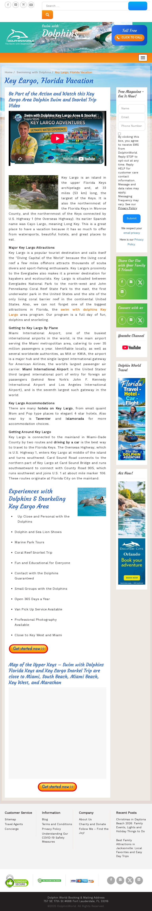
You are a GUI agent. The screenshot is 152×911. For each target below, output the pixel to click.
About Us (85, 820)
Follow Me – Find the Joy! (93, 831)
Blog (45, 820)
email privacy (132, 232)
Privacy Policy (127, 208)
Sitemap (10, 820)
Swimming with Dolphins (34, 72)
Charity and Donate (92, 824)
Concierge (12, 829)
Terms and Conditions (57, 824)
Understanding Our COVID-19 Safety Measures (55, 838)
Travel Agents (14, 824)
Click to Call (131, 37)
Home (8, 72)
